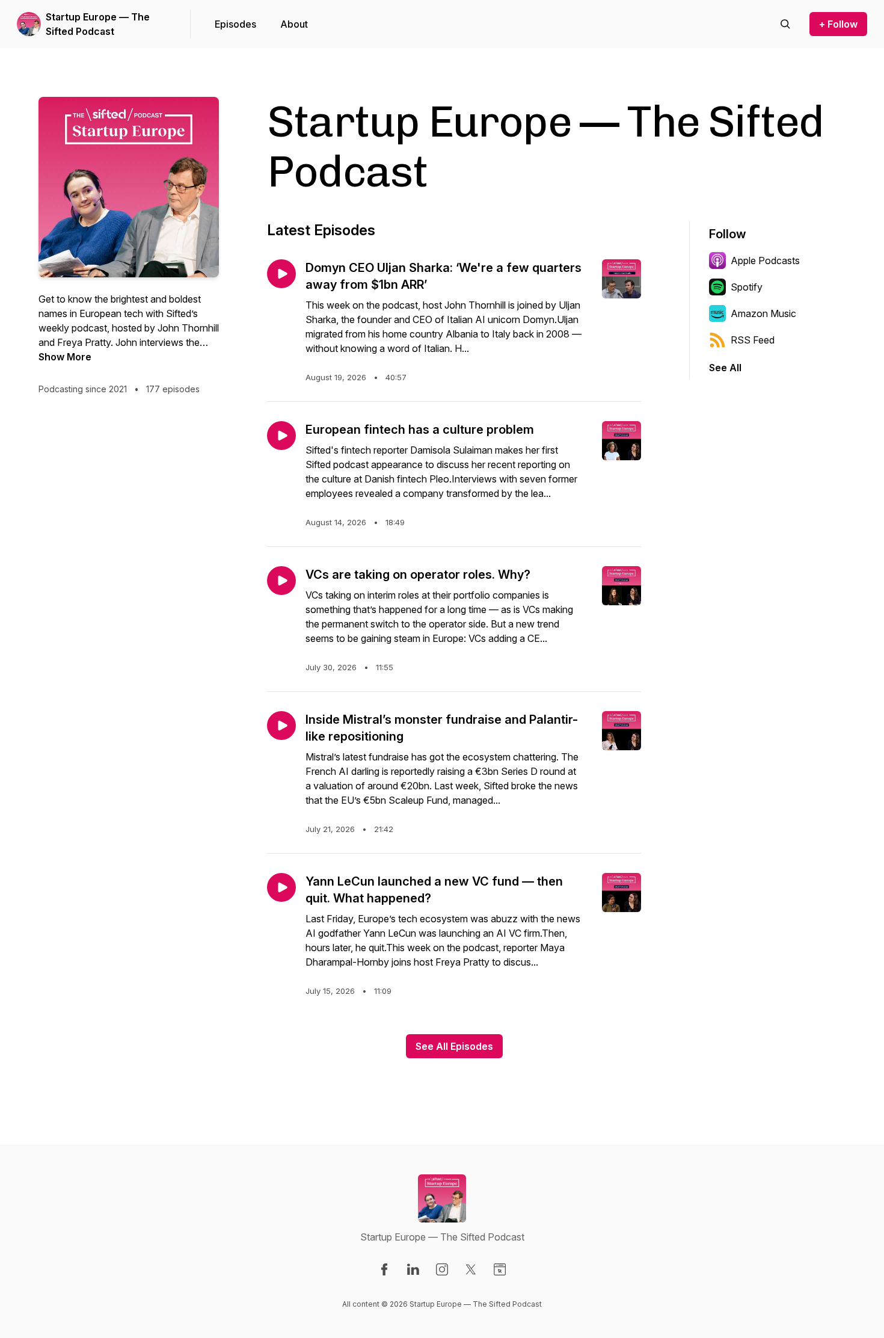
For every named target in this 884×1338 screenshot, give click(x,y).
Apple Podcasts (765, 260)
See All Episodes (454, 1046)
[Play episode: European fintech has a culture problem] (281, 435)
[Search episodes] (785, 24)
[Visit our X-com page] (471, 1269)
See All (725, 368)
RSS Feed (753, 340)
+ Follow (838, 24)
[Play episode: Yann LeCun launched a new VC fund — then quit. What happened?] (281, 887)
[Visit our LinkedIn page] (413, 1269)
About (294, 24)
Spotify (747, 287)
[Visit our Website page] (500, 1269)
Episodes (235, 24)
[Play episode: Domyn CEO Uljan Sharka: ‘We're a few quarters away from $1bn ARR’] (281, 273)
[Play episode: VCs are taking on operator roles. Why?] (281, 580)
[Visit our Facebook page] (384, 1269)
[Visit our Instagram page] (442, 1269)
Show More (64, 357)
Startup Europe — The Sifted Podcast (98, 24)
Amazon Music (763, 313)
